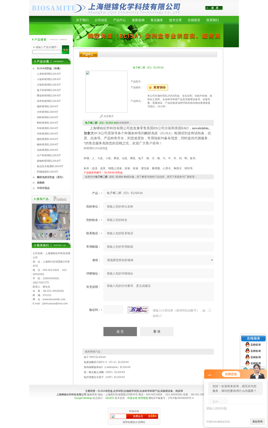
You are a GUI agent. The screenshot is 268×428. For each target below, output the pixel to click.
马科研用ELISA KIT (47, 150)
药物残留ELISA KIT (47, 171)
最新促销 (138, 20)
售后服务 (157, 20)
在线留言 (194, 20)
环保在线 (132, 398)
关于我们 (82, 20)
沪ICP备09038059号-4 (181, 398)
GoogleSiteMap (83, 398)
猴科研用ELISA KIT (47, 144)
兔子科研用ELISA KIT (49, 90)
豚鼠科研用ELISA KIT (49, 95)
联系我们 (212, 20)
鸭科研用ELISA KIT (47, 122)
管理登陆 (143, 398)
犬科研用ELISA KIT (47, 111)
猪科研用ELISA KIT (47, 139)
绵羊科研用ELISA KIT (49, 101)
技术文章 (175, 20)
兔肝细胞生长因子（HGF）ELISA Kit (104, 377)
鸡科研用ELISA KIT (47, 117)
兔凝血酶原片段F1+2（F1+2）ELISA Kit (106, 362)
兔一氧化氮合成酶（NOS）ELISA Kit (104, 372)
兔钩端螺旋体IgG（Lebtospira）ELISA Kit (107, 367)
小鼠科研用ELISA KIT (49, 79)
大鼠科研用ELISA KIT (49, 84)
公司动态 (101, 20)
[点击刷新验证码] (138, 309)
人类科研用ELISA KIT (49, 73)
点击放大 (108, 116)
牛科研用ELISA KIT (47, 128)
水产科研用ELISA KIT (49, 155)
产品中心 (119, 20)
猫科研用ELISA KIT (47, 106)
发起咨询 (258, 421)
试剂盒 (119, 172)
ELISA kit (109, 172)
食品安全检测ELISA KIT (50, 166)
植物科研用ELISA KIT (49, 160)
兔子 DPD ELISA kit (95, 357)
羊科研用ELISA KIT (47, 133)
